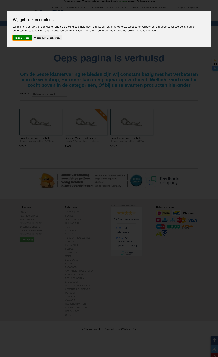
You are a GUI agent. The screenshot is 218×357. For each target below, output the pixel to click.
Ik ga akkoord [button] (22, 37)
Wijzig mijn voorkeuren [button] (47, 37)
